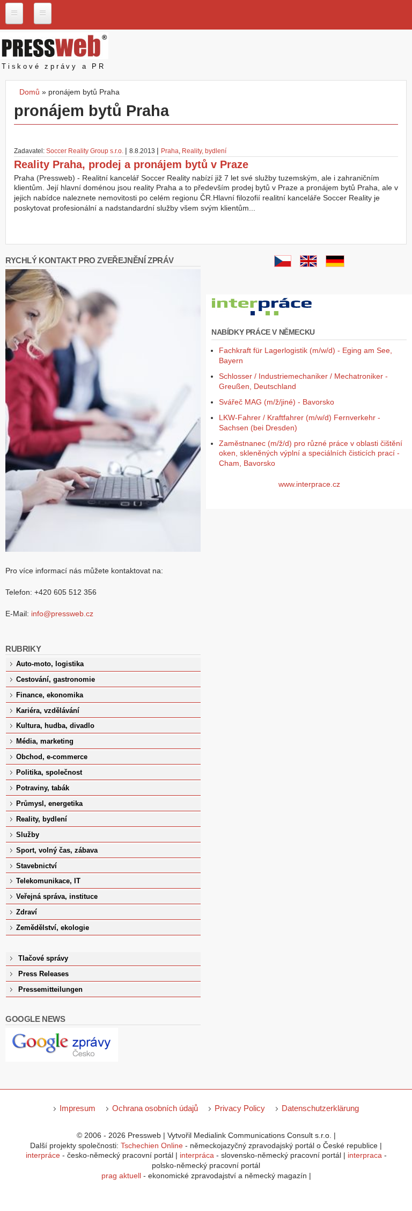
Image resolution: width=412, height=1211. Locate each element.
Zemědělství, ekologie (52, 928)
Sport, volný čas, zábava (57, 850)
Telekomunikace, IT (48, 881)
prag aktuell (121, 1175)
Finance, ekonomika (49, 695)
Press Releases (43, 974)
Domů (29, 92)
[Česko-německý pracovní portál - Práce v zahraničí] (262, 316)
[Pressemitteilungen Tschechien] (335, 264)
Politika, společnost (49, 772)
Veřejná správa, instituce (57, 896)
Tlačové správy (43, 958)
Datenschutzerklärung (320, 1108)
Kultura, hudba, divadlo (55, 726)
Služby (27, 835)
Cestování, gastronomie (55, 679)
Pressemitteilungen (50, 989)
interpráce (43, 1155)
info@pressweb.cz (62, 613)
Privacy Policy (240, 1108)
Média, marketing (44, 741)
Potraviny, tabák (42, 788)
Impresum (77, 1108)
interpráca (197, 1155)
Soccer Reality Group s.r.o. (84, 151)
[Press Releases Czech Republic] (308, 264)
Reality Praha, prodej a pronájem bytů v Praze (131, 164)
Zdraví (26, 912)
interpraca (365, 1155)
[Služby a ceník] (282, 264)
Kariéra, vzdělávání (47, 711)
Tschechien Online (152, 1145)
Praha (170, 151)
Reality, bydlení (204, 151)
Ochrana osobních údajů (155, 1108)
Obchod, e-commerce (51, 757)
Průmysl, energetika (49, 804)
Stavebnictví (36, 866)
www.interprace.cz (309, 484)
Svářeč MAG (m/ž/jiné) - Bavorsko (276, 402)
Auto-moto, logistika (50, 664)
